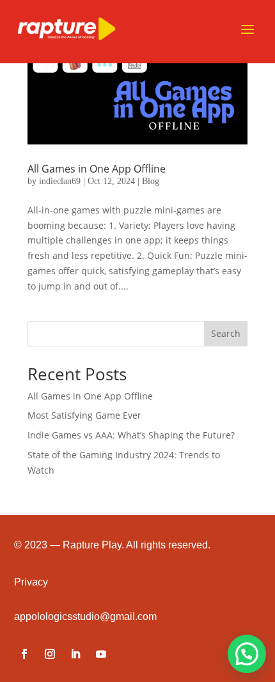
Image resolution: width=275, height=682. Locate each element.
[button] (247, 654)
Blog (150, 181)
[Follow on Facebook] (24, 654)
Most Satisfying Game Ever (84, 415)
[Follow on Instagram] (50, 654)
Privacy (31, 582)
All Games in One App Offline (97, 169)
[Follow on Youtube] (101, 654)
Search (225, 333)
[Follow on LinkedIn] (75, 654)
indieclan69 (60, 181)
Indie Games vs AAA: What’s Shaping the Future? (131, 435)
